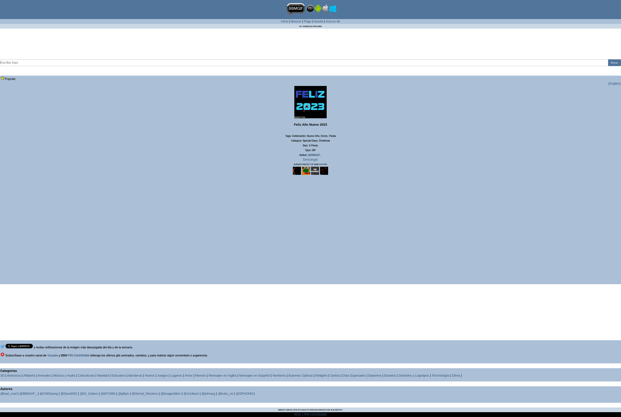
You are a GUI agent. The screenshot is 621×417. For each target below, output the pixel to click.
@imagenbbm (171, 393)
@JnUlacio (191, 393)
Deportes (374, 375)
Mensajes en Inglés (222, 375)
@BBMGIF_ (315, 155)
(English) (614, 83)
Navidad (103, 375)
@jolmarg (208, 393)
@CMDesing (49, 393)
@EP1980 (108, 393)
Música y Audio (64, 375)
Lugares (176, 375)
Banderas (135, 375)
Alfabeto (29, 375)
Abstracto (14, 375)
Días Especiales (354, 375)
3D (2, 375)
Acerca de (333, 21)
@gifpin (123, 393)
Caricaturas (86, 375)
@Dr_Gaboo (89, 393)
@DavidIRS (68, 393)
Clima (456, 375)
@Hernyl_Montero (145, 393)
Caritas (335, 375)
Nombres (279, 375)
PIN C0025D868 (78, 355)
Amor (188, 375)
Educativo (119, 375)
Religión (321, 375)
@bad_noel (8, 393)
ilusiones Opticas (301, 375)
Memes (200, 375)
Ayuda (318, 21)
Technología (440, 375)
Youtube (52, 355)
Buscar (296, 21)
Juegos (162, 375)
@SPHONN (244, 393)
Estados (390, 375)
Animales (44, 375)
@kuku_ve (225, 393)
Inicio (284, 21)
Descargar (310, 159)
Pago (307, 21)
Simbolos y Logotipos (413, 375)
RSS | (298, 414)
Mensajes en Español (254, 375)
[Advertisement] (310, 44)
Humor (150, 375)
